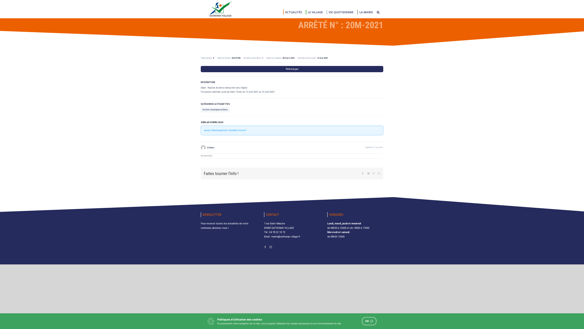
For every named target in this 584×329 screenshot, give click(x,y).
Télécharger (292, 69)
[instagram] (270, 247)
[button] (378, 12)
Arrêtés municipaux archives (215, 110)
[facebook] (265, 247)
